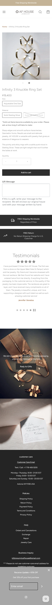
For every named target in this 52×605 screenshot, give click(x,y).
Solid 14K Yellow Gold (34, 115)
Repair (26, 538)
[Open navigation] (4, 12)
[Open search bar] (40, 12)
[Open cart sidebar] (48, 12)
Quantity (5, 156)
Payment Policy (26, 507)
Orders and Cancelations (26, 530)
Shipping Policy (26, 499)
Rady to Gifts (26, 366)
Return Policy (26, 503)
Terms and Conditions (26, 511)
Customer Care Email (26, 462)
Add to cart (26, 172)
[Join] (42, 586)
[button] (26, 56)
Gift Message (8, 181)
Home (4, 27)
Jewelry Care (26, 542)
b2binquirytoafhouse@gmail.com (26, 558)
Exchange (26, 534)
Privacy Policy (26, 515)
